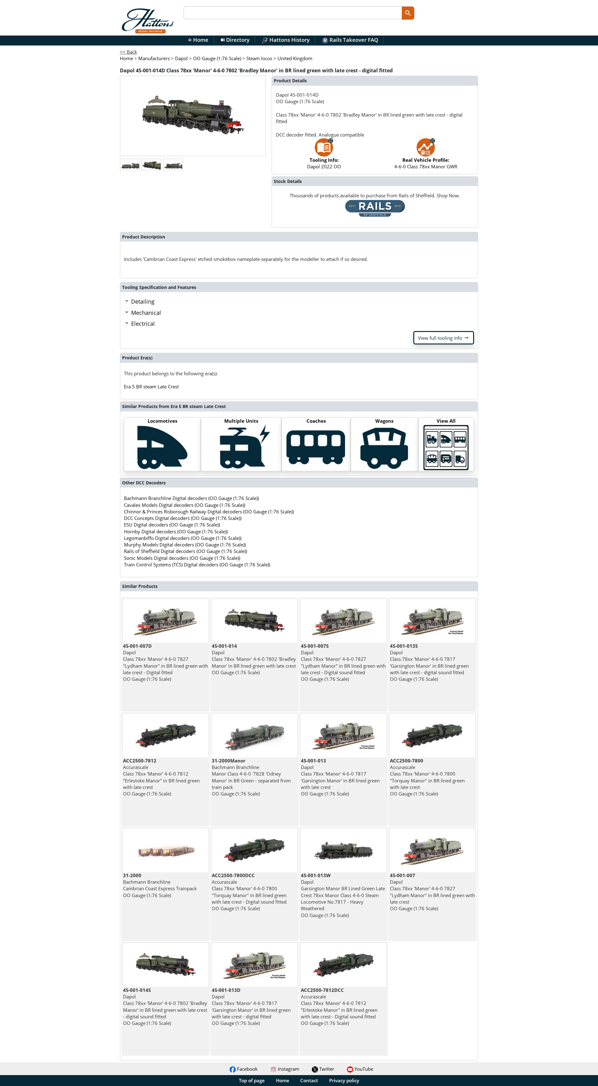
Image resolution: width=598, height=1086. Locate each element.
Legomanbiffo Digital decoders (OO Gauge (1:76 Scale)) (182, 538)
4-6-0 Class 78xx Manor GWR (425, 163)
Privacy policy (344, 1080)
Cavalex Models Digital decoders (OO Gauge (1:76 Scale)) (184, 505)
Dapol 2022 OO (324, 163)
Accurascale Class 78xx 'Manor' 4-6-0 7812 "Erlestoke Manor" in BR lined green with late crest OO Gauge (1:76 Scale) (161, 777)
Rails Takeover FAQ (353, 39)
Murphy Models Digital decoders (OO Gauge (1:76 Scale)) (185, 544)
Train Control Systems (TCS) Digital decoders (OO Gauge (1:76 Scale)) (197, 564)
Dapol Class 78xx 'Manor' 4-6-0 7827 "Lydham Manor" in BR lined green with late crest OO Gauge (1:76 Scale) (432, 891)
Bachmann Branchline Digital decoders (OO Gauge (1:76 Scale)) (191, 498)
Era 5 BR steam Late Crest (151, 386)
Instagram (288, 1069)
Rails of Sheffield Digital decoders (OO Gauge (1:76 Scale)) (185, 551)
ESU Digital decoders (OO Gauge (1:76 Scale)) (172, 524)
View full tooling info (443, 338)
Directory (235, 39)
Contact (309, 1080)
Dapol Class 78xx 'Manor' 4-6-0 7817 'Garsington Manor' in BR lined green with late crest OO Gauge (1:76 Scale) (340, 777)
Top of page (252, 1080)
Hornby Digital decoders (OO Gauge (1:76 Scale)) (176, 531)
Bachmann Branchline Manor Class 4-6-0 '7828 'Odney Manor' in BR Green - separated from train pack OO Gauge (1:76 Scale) (251, 777)
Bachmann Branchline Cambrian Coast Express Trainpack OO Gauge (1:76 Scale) (160, 885)
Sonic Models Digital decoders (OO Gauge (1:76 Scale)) (182, 558)
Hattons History (289, 39)
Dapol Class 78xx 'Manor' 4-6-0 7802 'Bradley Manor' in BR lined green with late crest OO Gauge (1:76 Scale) (254, 659)
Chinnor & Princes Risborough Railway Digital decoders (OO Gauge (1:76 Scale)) (209, 511)
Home (198, 39)
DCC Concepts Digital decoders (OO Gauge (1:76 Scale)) (182, 518)
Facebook (247, 1069)
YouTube (363, 1069)
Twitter (326, 1069)
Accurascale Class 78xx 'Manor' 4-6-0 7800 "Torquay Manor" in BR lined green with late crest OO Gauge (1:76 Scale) (427, 777)
